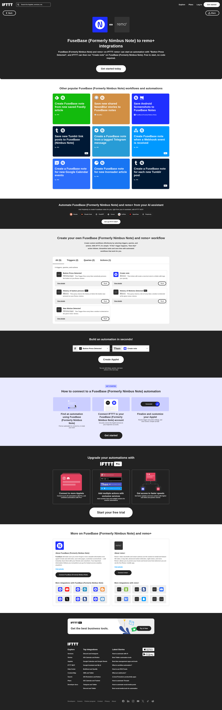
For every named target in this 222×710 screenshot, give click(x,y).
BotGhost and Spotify (90, 669)
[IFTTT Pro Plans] (86, 291)
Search (70, 677)
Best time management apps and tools (124, 661)
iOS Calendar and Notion (91, 657)
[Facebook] (123, 701)
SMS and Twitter (88, 673)
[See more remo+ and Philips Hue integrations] (158, 599)
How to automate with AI (120, 653)
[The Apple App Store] (148, 650)
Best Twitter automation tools (121, 657)
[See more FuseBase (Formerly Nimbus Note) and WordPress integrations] (81, 589)
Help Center (71, 669)
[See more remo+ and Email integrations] (158, 589)
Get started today (111, 68)
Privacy (107, 701)
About (114, 701)
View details (61, 283)
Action (124, 276)
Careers (79, 701)
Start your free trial (111, 512)
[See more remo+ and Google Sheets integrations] (140, 589)
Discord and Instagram (90, 653)
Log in (199, 4)
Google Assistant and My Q (92, 665)
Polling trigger (69, 276)
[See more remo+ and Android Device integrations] (122, 589)
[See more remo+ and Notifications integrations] (140, 599)
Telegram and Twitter (90, 684)
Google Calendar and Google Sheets (95, 661)
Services (70, 653)
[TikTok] (147, 701)
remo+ (148, 40)
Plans (191, 4)
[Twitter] (142, 701)
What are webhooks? (119, 673)
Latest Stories (118, 649)
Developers (71, 701)
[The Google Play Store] (148, 655)
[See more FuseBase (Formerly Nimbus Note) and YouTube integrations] (64, 589)
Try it (105, 283)
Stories (70, 657)
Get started (211, 5)
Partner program (90, 701)
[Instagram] (133, 701)
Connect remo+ (123, 572)
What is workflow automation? (122, 665)
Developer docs (73, 684)
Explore (182, 4)
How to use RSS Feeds (119, 669)
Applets (70, 661)
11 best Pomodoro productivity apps (124, 677)
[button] (111, 435)
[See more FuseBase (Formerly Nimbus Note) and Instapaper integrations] (99, 599)
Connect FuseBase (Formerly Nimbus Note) (73, 575)
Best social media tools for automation (124, 688)
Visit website (60, 569)
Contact (100, 701)
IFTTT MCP (71, 665)
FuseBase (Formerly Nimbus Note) (101, 40)
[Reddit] (152, 701)
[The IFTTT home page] (7, 4)
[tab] (58, 260)
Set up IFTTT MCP (111, 222)
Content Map (72, 673)
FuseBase (59, 556)
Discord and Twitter (89, 688)
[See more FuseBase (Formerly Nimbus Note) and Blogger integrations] (99, 589)
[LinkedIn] (128, 701)
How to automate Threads (120, 680)
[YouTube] (138, 701)
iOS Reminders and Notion (92, 677)
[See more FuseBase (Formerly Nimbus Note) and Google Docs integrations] (81, 599)
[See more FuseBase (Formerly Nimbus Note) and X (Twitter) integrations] (64, 599)
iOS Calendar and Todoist (91, 680)
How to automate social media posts (124, 684)
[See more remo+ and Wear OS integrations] (122, 599)
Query (67, 293)
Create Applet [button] (111, 359)
